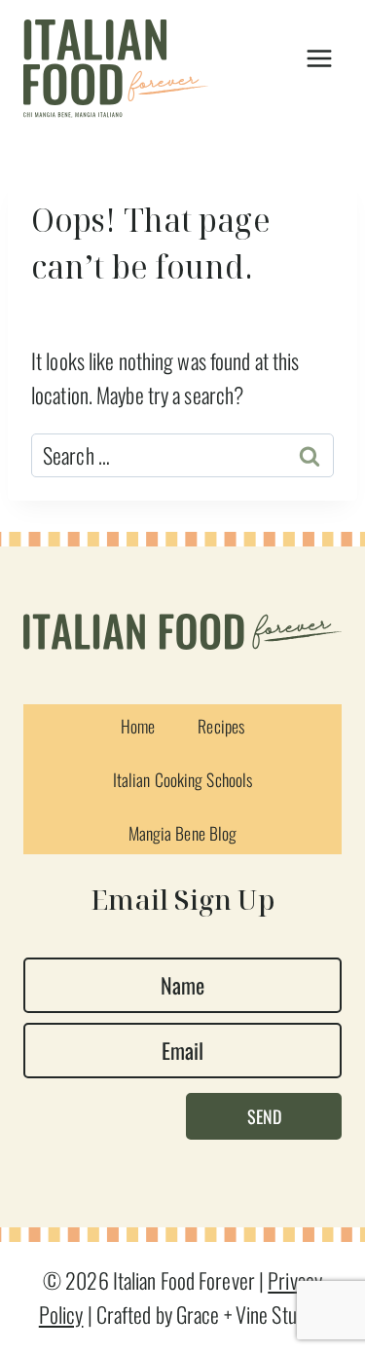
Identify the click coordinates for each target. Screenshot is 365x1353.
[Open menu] (319, 59)
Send (264, 1116)
